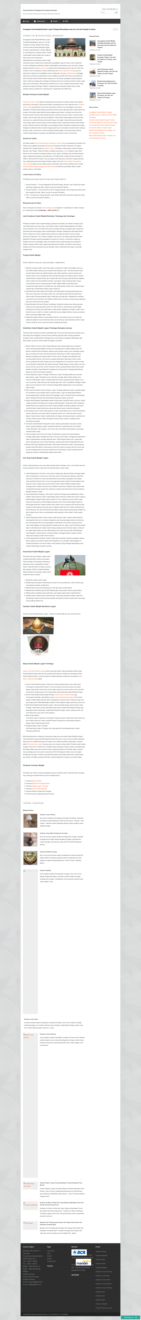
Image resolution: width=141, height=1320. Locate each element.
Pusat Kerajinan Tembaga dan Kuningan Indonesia (40, 10)
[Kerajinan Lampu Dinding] (30, 820)
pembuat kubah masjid (38, 803)
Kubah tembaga (72, 73)
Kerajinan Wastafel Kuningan (48, 852)
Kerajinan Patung (101, 1251)
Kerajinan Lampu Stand (31, 1019)
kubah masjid (41, 35)
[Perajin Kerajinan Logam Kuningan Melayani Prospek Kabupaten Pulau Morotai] (30, 1186)
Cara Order (50, 1251)
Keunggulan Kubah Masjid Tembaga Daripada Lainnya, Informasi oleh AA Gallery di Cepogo (106, 44)
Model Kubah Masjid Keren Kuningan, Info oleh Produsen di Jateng (107, 83)
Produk (55, 21)
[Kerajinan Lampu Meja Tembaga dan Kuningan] (30, 839)
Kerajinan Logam (49, 148)
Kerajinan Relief (100, 1263)
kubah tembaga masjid (49, 208)
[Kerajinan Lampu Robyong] (30, 1105)
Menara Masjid (36, 781)
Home (27, 21)
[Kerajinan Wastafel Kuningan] (30, 858)
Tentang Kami (41, 21)
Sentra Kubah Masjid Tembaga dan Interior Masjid (50, 143)
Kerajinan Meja (100, 1259)
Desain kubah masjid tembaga (64, 695)
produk (65, 151)
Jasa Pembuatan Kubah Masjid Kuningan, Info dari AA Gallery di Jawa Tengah (107, 71)
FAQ (66, 21)
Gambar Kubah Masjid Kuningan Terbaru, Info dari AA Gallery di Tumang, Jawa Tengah (106, 58)
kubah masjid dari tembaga (66, 71)
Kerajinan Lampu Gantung (104, 1272)
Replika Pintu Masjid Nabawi (41, 783)
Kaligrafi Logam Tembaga (40, 786)
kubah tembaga (27, 803)
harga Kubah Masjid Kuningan (63, 697)
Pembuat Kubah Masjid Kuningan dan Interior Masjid (39, 166)
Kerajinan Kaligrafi (101, 1267)
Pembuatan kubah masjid (31, 102)
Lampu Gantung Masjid (39, 789)
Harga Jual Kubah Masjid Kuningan (34, 671)
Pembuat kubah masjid (34, 744)
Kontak (49, 1256)
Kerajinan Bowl (100, 1300)
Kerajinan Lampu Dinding (47, 814)
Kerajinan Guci (100, 1296)
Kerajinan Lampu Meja (103, 1276)
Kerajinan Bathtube (101, 1255)
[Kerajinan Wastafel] (30, 941)
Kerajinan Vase (100, 1292)
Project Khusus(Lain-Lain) (104, 1308)
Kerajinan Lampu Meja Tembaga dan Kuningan (54, 833)
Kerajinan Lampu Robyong (48, 1034)
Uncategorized (48, 35)
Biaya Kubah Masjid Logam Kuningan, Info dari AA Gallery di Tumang (106, 95)
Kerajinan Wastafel (45, 870)
